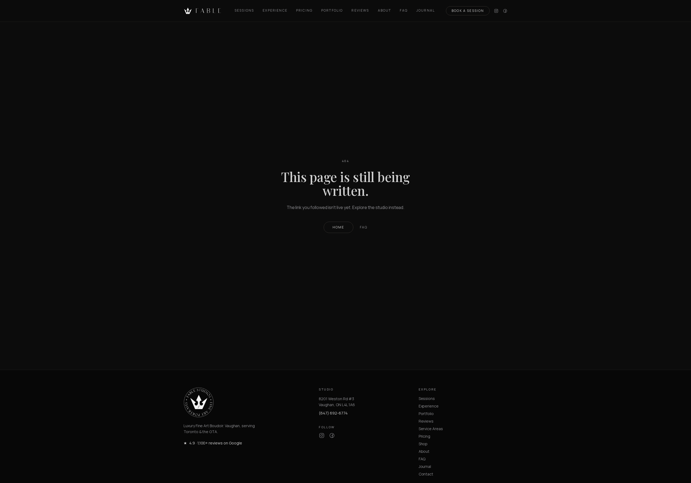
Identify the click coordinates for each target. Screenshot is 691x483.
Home (338, 227)
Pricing (304, 10)
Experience (275, 10)
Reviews (360, 10)
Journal (425, 10)
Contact (426, 474)
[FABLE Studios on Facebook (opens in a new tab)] (505, 11)
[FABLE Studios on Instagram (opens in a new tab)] (496, 11)
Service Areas (431, 428)
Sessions (244, 10)
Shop (423, 443)
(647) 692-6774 (333, 413)
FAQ (403, 10)
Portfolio (332, 10)
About (384, 10)
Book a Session (468, 10)
